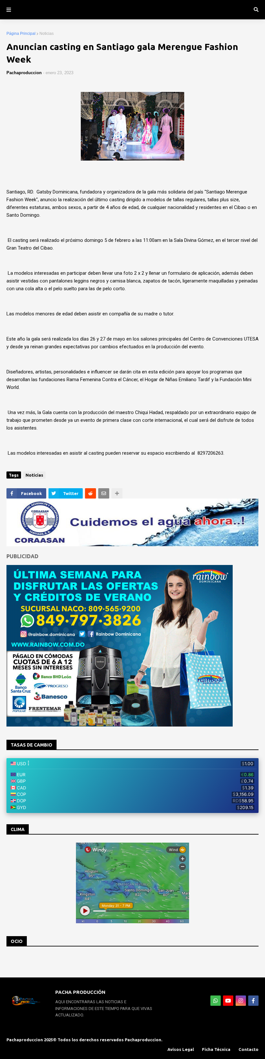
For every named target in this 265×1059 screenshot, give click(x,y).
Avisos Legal (180, 1049)
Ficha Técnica (216, 1049)
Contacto (248, 1049)
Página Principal (21, 33)
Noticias (46, 33)
